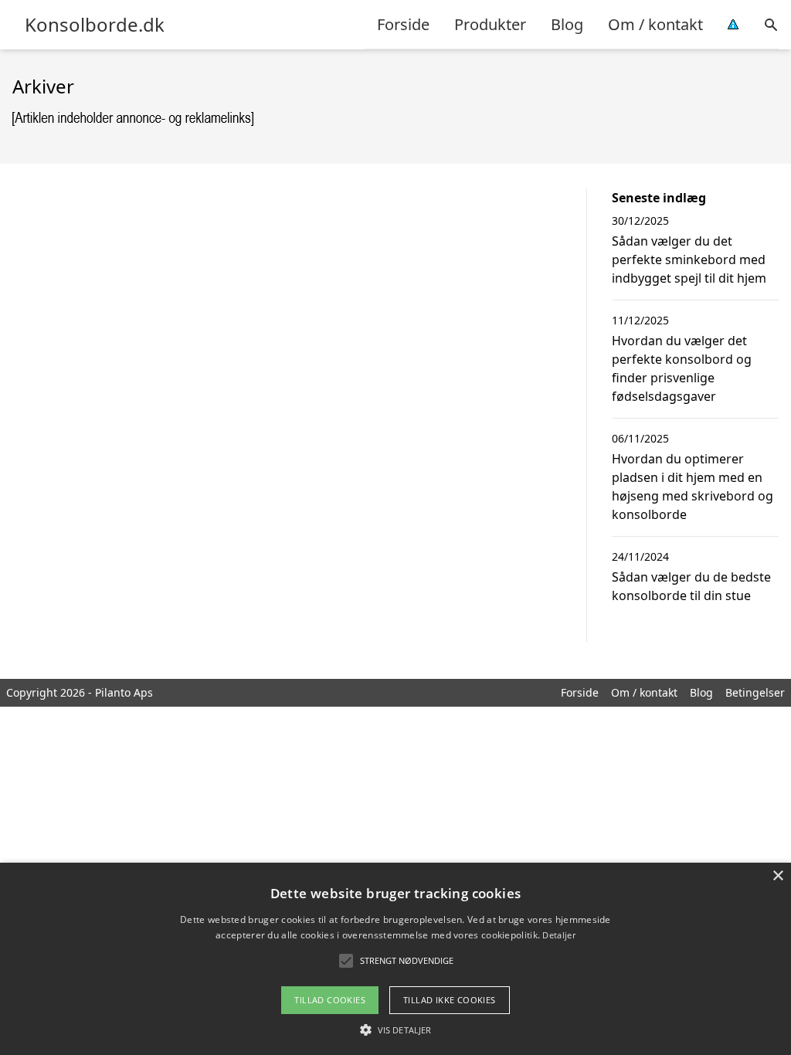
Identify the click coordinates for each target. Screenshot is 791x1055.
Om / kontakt (655, 24)
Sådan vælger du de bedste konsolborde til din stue (691, 586)
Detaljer (558, 935)
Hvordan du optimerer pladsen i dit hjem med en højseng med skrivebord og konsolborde (692, 486)
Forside (403, 24)
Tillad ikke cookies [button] (449, 1000)
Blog (567, 24)
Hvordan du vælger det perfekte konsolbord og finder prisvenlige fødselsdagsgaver (682, 368)
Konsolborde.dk (95, 24)
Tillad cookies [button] (329, 1000)
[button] (395, 1029)
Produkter (490, 24)
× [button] (777, 876)
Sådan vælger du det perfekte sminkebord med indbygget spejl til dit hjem (689, 259)
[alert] (395, 959)
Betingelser (755, 692)
